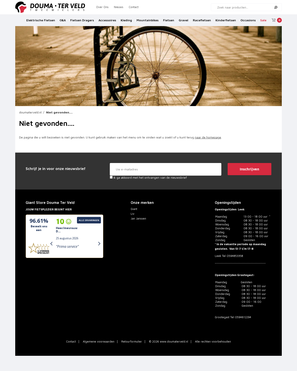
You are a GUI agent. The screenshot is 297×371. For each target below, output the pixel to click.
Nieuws (118, 7)
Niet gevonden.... (59, 112)
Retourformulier (131, 341)
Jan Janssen (138, 218)
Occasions (248, 20)
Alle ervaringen (89, 220)
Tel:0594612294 (240, 317)
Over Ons (102, 7)
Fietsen (168, 20)
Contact (133, 7)
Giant (134, 209)
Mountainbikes (148, 20)
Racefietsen (202, 20)
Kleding (126, 20)
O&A (63, 20)
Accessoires (107, 20)
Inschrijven (249, 169)
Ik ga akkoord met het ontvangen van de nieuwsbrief (150, 177)
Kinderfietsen (225, 20)
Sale (263, 20)
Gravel (183, 20)
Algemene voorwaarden (98, 341)
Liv (132, 213)
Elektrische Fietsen (40, 20)
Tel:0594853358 (232, 256)
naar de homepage (208, 137)
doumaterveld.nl (30, 112)
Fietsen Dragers (82, 20)
